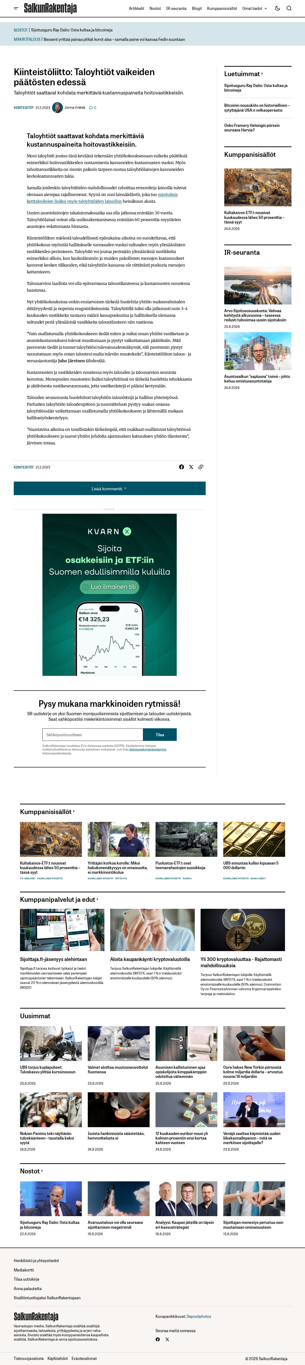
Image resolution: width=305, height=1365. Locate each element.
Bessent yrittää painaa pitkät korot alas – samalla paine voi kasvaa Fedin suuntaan (114, 39)
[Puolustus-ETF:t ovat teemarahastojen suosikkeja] (186, 839)
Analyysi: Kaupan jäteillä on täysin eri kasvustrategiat (185, 1224)
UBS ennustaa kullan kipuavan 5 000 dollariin (250, 865)
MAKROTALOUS (27, 39)
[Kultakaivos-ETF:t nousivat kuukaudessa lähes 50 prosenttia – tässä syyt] (257, 187)
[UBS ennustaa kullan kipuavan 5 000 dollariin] (254, 839)
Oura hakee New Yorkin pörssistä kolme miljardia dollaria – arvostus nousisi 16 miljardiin (253, 1072)
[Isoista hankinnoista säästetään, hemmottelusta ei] (119, 1109)
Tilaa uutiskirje (26, 1279)
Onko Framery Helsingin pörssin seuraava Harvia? (252, 127)
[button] (16, 8)
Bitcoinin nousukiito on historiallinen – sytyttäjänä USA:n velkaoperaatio (257, 107)
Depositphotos (199, 1316)
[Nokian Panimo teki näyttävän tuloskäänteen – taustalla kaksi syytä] (51, 1109)
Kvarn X (187, 878)
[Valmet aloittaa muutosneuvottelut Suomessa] (119, 1043)
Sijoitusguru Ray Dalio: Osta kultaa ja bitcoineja (72, 30)
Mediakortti (24, 1270)
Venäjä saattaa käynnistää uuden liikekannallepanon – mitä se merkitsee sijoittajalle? (251, 1138)
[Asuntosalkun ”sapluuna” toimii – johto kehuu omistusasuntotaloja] (257, 351)
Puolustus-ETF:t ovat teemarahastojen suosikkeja (180, 865)
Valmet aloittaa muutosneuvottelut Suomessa (118, 1069)
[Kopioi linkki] (201, 467)
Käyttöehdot (57, 1358)
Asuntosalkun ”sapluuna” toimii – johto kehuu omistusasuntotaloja (257, 378)
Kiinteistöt (24, 107)
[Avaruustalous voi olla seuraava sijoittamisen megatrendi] (119, 1198)
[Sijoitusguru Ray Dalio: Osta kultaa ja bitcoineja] (51, 1198)
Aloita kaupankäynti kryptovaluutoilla (150, 958)
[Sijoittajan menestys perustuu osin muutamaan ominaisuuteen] (254, 1198)
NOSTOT (21, 30)
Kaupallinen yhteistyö (49, 878)
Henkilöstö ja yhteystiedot (36, 1260)
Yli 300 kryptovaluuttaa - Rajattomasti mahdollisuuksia (241, 962)
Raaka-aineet (258, 878)
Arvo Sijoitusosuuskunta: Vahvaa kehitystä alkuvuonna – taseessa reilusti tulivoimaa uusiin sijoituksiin (255, 315)
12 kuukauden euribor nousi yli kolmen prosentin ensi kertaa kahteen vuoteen (182, 1138)
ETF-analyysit (27, 878)
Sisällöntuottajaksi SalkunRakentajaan (47, 1297)
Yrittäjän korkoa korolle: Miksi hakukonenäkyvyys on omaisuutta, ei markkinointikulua (118, 868)
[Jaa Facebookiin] (181, 467)
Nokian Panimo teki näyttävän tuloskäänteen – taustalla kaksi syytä (47, 1138)
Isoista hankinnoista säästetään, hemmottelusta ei (116, 1135)
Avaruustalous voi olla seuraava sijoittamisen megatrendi (115, 1224)
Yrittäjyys (121, 878)
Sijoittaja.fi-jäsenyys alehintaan (53, 958)
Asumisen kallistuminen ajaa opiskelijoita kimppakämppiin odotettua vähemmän (181, 1072)
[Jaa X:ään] (191, 467)
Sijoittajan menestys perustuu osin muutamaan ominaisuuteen (253, 1224)
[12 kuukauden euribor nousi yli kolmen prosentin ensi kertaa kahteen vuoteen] (186, 1109)
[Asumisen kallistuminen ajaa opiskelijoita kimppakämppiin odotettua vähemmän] (186, 1043)
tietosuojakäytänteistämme (147, 749)
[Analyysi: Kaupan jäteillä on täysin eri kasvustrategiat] (186, 1198)
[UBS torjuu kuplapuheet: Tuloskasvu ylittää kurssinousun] (51, 1043)
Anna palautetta (28, 1288)
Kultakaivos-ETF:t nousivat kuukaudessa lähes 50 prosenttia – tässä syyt (254, 217)
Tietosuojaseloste (29, 1358)
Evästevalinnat (84, 1358)
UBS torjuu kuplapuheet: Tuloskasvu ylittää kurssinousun (47, 1069)
